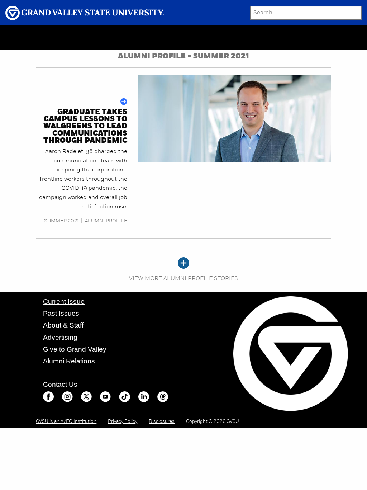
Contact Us (60, 384)
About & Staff (63, 325)
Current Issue (64, 301)
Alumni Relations (69, 361)
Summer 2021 (61, 221)
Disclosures (162, 421)
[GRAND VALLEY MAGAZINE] (26, 37)
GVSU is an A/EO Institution (66, 421)
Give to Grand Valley (74, 349)
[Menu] (59, 37)
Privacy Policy (122, 421)
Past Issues (61, 313)
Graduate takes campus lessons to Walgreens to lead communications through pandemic (85, 127)
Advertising (60, 337)
